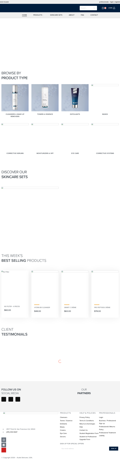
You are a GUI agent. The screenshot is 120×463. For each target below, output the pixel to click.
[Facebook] (10, 399)
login (111, 2)
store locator (4, 2)
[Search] (94, 8)
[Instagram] (3, 399)
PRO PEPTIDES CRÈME (102, 307)
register (117, 2)
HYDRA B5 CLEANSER (42, 307)
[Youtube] (17, 399)
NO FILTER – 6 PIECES (12, 306)
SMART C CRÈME (70, 307)
